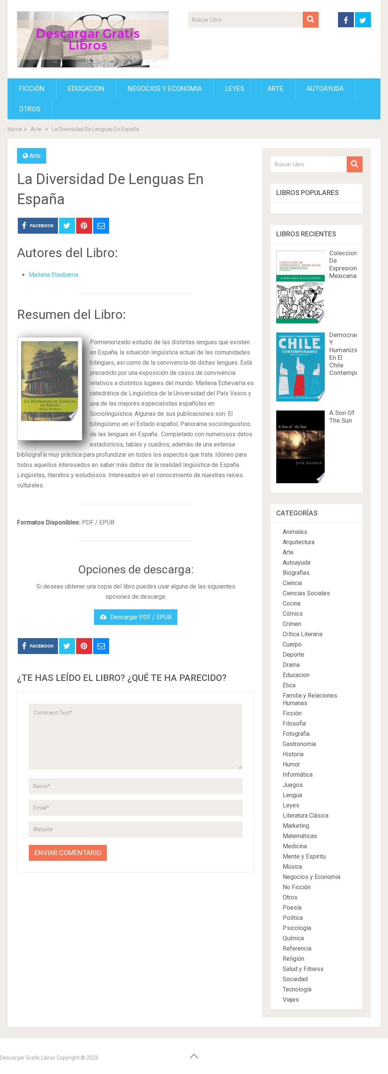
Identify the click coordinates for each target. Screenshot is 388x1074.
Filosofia (294, 723)
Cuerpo (292, 644)
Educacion (86, 88)
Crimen (292, 624)
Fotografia (296, 733)
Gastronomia (299, 744)
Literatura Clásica (306, 815)
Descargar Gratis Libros (27, 1058)
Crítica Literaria (302, 634)
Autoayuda (325, 88)
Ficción (32, 88)
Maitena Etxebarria (53, 274)
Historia (293, 754)
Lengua (292, 795)
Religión (293, 958)
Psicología (297, 928)
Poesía (292, 907)
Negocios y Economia (165, 88)
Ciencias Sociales (306, 593)
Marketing (296, 825)
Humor (291, 764)
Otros (30, 109)
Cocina (291, 603)
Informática (298, 774)
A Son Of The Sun (342, 416)
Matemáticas (300, 836)
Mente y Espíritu (304, 856)
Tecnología (297, 989)
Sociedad (295, 979)
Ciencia (292, 583)
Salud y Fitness (303, 969)
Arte (275, 88)
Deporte (293, 654)
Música (292, 866)
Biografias (296, 572)
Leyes (234, 88)
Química (293, 938)
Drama (291, 664)
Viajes (291, 999)
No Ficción (297, 887)
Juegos (293, 784)
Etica (289, 685)
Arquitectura (298, 542)
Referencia (297, 948)
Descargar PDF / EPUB (141, 617)
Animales (295, 531)
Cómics (293, 613)
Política (293, 917)
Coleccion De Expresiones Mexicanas (346, 264)
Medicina (295, 846)
